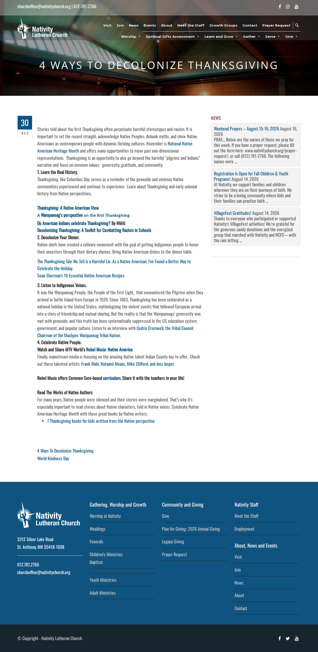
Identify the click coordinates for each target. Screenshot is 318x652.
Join (120, 25)
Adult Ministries (103, 592)
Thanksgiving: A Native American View (68, 207)
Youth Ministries (103, 580)
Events (150, 25)
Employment (244, 528)
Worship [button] (128, 36)
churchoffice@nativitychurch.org (44, 6)
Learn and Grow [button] (218, 36)
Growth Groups (223, 25)
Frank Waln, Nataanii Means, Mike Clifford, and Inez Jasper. (128, 363)
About (166, 25)
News (134, 25)
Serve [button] (270, 36)
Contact (249, 25)
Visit (107, 25)
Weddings (97, 528)
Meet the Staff (190, 25)
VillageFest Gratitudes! (232, 213)
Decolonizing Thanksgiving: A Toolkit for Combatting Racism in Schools (94, 230)
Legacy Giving (173, 541)
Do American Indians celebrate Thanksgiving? (74, 223)
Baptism (96, 562)
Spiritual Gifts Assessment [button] (170, 36)
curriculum (111, 378)
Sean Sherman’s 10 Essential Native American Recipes (80, 275)
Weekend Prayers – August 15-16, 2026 (246, 128)
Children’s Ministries (106, 554)
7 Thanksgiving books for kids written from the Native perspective (101, 421)
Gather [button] (249, 36)
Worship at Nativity (105, 516)
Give (165, 516)
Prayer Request (276, 25)
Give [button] (289, 36)
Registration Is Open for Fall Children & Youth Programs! (251, 176)
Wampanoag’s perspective (62, 215)
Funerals (96, 541)
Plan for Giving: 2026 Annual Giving (191, 528)
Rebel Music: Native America (109, 349)
